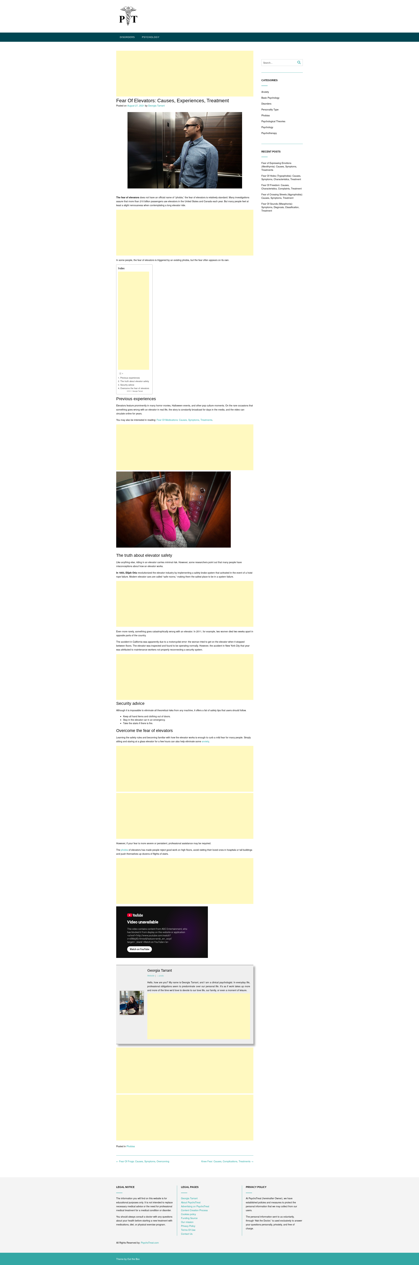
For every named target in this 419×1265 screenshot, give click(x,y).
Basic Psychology (270, 97)
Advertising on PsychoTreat (195, 1206)
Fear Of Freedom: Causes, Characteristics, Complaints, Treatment (281, 186)
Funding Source (189, 1218)
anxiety (205, 741)
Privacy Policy (188, 1226)
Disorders (127, 37)
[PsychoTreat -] (127, 16)
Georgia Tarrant (156, 105)
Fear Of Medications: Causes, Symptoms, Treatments (184, 419)
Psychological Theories (273, 121)
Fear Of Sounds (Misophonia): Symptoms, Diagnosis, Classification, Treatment (280, 207)
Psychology (150, 37)
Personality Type (270, 109)
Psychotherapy (269, 133)
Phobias (131, 1146)
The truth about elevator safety (134, 381)
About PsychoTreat (190, 1202)
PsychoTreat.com (150, 1242)
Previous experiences (130, 377)
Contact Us (186, 1233)
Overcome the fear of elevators (134, 388)
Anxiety (265, 91)
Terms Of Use (188, 1229)
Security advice (127, 384)
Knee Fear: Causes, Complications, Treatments (227, 1161)
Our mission (187, 1222)
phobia (124, 849)
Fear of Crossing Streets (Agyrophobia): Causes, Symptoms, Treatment (282, 196)
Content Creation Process (194, 1210)
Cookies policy (188, 1214)
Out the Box (133, 1259)
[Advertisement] (184, 74)
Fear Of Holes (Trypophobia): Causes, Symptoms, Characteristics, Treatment (281, 177)
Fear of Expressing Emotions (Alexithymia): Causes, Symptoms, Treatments (279, 166)
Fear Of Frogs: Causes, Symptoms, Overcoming (142, 1161)
